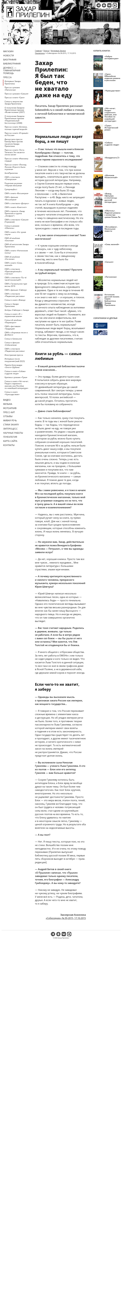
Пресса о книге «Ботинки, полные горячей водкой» (16, 127)
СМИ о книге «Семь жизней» (13, 263)
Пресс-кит (9, 412)
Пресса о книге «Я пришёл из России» (16, 134)
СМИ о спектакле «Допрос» (17, 203)
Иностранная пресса (14, 355)
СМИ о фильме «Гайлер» (16, 290)
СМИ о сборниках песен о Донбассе (16, 333)
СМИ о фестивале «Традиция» (12, 327)
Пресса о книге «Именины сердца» (16, 159)
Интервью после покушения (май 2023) (15, 359)
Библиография (12, 63)
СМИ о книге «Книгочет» (16, 207)
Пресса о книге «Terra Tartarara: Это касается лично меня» (14, 152)
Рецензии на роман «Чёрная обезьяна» (13, 184)
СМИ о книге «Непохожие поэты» (16, 251)
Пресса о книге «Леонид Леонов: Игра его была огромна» (15, 167)
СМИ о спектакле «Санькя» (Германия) (17, 220)
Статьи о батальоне (13, 338)
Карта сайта (10, 440)
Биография (9, 59)
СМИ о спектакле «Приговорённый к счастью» (13, 271)
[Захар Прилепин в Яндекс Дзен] (104, 5)
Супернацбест (11, 189)
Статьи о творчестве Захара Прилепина (14, 102)
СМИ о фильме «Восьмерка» (11, 198)
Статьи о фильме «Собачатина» (12, 343)
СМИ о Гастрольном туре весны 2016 (16, 284)
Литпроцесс (10, 428)
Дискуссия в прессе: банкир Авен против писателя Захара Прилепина (14, 142)
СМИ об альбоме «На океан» (12, 257)
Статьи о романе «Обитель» (12, 226)
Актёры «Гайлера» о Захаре (17, 310)
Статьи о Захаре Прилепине (12, 305)
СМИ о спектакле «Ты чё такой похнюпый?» (16, 278)
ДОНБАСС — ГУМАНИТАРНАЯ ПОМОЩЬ (11, 70)
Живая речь (10, 420)
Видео (7, 399)
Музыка (7, 403)
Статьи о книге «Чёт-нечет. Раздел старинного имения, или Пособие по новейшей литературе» (17, 385)
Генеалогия (10, 436)
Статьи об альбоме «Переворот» (13, 321)
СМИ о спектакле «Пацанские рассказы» (15, 294)
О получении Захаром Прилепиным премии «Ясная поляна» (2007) (15, 110)
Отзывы (8, 416)
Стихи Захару (11, 424)
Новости (8, 55)
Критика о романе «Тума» (16, 377)
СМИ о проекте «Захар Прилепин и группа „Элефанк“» (15, 213)
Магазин (8, 51)
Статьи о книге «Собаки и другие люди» (15, 372)
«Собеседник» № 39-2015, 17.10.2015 (66, 918)
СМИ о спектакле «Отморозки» (12, 178)
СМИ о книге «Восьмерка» (16, 193)
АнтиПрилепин (11, 173)
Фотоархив (10, 408)
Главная (38, 50)
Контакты (9, 445)
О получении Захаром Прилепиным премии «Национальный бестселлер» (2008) (14, 119)
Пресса (7, 77)
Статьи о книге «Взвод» (15, 300)
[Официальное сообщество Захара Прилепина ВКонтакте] (109, 5)
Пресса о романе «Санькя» (16, 93)
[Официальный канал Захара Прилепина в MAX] (115, 5)
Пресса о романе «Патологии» (12, 88)
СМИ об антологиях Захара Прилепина (17, 245)
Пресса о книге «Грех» (15, 97)
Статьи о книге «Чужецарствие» (12, 393)
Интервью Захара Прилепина (12, 82)
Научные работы (13, 432)
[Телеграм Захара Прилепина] (98, 5)
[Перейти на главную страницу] (28, 17)
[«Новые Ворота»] (106, 332)
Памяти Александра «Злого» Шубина (13, 366)
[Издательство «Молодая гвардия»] (106, 326)
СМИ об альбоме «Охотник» (12, 239)
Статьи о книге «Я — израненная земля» (14, 315)
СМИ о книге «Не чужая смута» (15, 233)
